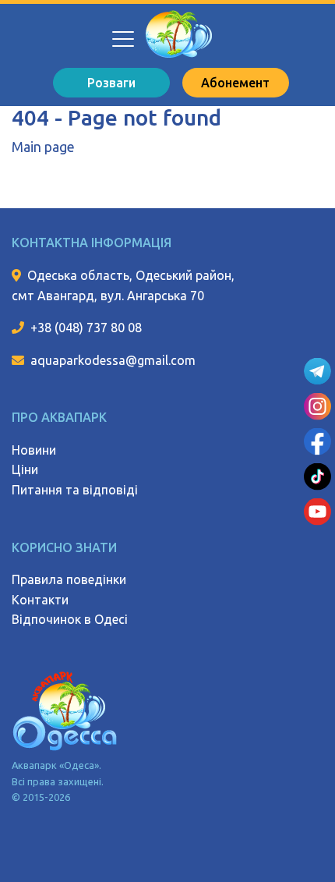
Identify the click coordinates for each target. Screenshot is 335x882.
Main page (43, 147)
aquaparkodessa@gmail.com (113, 360)
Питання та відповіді (75, 490)
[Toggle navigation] (122, 31)
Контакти (40, 600)
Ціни (25, 469)
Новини (34, 450)
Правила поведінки (69, 579)
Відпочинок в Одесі (70, 619)
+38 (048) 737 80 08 (86, 328)
